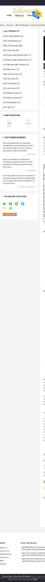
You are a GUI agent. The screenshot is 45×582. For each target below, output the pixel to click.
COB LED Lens (9, 79)
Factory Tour (5, 551)
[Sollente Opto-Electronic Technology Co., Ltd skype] (24, 204)
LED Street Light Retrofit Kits (15, 55)
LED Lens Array (9, 50)
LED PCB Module (10, 102)
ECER (35, 579)
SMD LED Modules (22, 25)
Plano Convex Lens (10, 74)
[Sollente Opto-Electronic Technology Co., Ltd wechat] (18, 204)
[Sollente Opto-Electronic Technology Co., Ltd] (22, 10)
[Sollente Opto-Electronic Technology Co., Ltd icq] (12, 208)
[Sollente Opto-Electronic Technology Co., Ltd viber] (6, 208)
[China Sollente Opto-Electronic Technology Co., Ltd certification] (9, 123)
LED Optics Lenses (10, 98)
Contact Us (4, 557)
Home (9, 15)
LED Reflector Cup (10, 93)
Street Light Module (11, 36)
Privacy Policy (7, 576)
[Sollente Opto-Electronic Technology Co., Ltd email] (6, 204)
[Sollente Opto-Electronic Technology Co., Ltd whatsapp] (12, 204)
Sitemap (3, 564)
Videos (30, 15)
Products (19, 15)
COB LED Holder (9, 83)
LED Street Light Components (15, 60)
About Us (3, 548)
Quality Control (5, 554)
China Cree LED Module (21, 576)
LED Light (7, 107)
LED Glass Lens (9, 69)
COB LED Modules (10, 41)
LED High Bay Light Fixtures (14, 64)
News (2, 561)
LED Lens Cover (9, 88)
